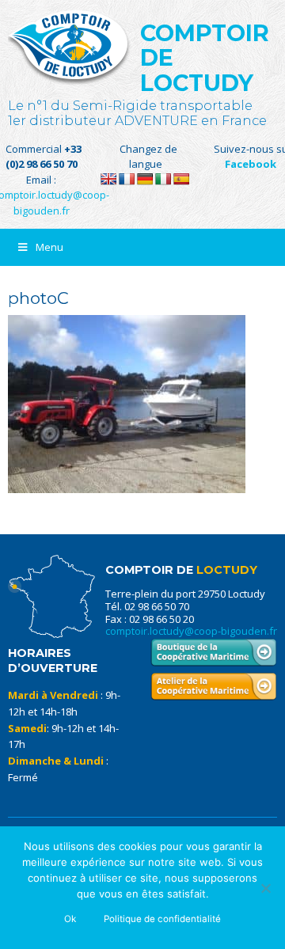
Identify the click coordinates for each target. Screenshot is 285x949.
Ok (70, 918)
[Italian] (163, 179)
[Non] (265, 888)
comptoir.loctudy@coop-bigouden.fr (191, 631)
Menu (49, 247)
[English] (108, 179)
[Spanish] (181, 179)
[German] (145, 179)
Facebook (250, 164)
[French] (127, 179)
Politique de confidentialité (162, 918)
